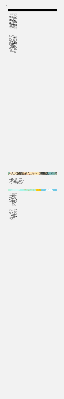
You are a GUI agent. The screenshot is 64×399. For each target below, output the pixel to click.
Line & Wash (14, 177)
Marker (16, 176)
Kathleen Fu (13, 43)
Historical (15, 193)
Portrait (16, 211)
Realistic (16, 216)
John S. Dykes (12, 50)
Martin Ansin (9, 20)
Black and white (10, 206)
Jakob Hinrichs (15, 35)
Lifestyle (15, 211)
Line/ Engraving (15, 214)
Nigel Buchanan (11, 17)
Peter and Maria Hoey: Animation (15, 47)
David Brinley (11, 14)
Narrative (16, 199)
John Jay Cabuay (11, 30)
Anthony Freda (13, 37)
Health (13, 217)
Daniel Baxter (9, 31)
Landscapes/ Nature (15, 207)
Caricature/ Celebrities (10, 218)
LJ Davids (12, 33)
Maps (15, 218)
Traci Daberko (12, 27)
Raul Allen (9, 17)
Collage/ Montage (11, 204)
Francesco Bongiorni (9, 48)
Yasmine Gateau (13, 49)
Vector (20, 178)
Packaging (16, 201)
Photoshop (20, 176)
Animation (10, 199)
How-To (15, 198)
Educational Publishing (11, 217)
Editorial (11, 214)
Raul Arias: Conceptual (9, 23)
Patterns (16, 204)
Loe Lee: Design (16, 43)
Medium (9, 170)
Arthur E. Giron (15, 14)
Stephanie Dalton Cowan (12, 30)
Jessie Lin (16, 47)
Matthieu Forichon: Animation (13, 28)
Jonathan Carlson (11, 47)
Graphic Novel (13, 215)
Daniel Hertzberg (15, 29)
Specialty (10, 187)
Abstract (10, 193)
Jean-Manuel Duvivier (12, 46)
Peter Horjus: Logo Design (16, 18)
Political (16, 209)
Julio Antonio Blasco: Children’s (9, 44)
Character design (11, 196)
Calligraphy (10, 215)
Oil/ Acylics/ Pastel (16, 182)
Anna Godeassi (15, 18)
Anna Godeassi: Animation (15, 21)
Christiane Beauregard (9, 33)
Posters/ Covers (16, 214)
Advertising (10, 195)
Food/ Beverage (13, 205)
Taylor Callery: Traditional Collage (11, 43)
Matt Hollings (15, 52)
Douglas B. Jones (16, 28)
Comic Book (11, 207)
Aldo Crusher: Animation (12, 20)
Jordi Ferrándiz (13, 25)
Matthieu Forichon (13, 32)
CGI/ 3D (10, 182)
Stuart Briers (9, 51)
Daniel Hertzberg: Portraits (15, 32)
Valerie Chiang (12, 14)
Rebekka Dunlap (12, 39)
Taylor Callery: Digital (11, 38)
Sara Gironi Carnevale (11, 50)
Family (13, 196)
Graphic (13, 212)
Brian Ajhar (9, 14)
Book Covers (10, 210)
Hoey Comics (15, 38)
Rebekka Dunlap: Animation (12, 42)
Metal (16, 195)
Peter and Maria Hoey (15, 42)
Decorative (11, 210)
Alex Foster (13, 34)
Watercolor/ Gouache (20, 181)
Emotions (11, 219)
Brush (10, 179)
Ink (11, 183)
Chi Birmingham (9, 36)
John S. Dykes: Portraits (13, 15)
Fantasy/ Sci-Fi (13, 199)
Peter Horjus (16, 14)
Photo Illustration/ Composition (18, 182)
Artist (9, 7)
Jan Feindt (13, 22)
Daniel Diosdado (12, 36)
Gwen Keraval (16, 37)
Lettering (15, 209)
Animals (10, 197)
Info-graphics (15, 205)
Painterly (16, 203)
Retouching (16, 218)
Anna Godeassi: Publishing (15, 25)
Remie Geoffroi (13, 52)
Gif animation (13, 210)
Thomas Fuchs (13, 46)
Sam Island (16, 22)
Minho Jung (16, 32)
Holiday (15, 195)
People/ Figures (16, 207)
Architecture (10, 201)
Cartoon (11, 193)
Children (11, 198)
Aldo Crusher (12, 24)
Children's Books (11, 201)
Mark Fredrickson (13, 40)
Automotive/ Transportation (10, 204)
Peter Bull (11, 20)
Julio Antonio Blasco (9, 39)
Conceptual (11, 208)
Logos (15, 216)
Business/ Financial (10, 213)
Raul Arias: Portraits (9, 27)
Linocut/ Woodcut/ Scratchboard (14, 181)
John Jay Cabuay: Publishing (11, 35)
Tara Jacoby (16, 25)
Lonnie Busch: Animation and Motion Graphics (11, 25)
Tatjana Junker (16, 34)
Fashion (13, 202)
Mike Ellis (13, 19)
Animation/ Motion (10, 177)
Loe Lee (16, 40)
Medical (16, 193)
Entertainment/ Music (13, 194)
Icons (15, 202)
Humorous (15, 200)
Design (11, 212)
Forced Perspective (13, 208)
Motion (16, 197)
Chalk (12, 176)
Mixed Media (16, 179)
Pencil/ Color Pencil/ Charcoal (18, 178)
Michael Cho (12, 17)
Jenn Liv (16, 50)
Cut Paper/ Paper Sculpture (12, 180)
